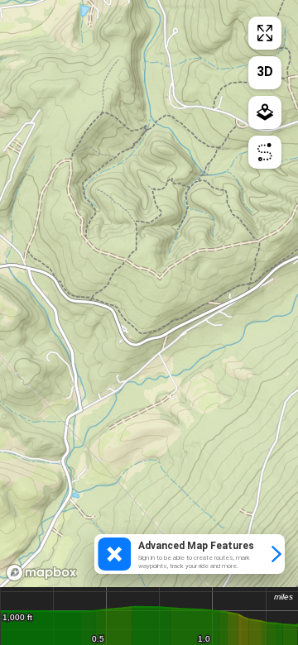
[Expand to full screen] (264, 33)
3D (265, 71)
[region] (149, 293)
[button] (189, 554)
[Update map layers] (264, 112)
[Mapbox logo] (41, 572)
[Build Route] (264, 152)
